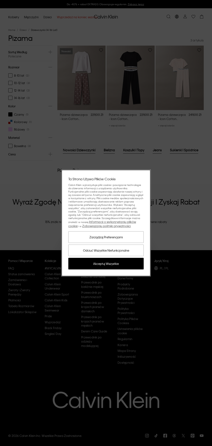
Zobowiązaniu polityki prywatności (106, 226)
